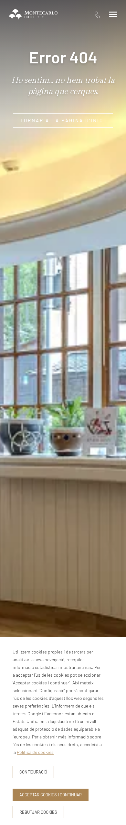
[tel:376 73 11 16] (97, 15)
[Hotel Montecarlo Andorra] (33, 14)
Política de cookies (35, 752)
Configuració (33, 771)
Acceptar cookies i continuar (50, 794)
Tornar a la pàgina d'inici (63, 120)
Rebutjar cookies (38, 812)
